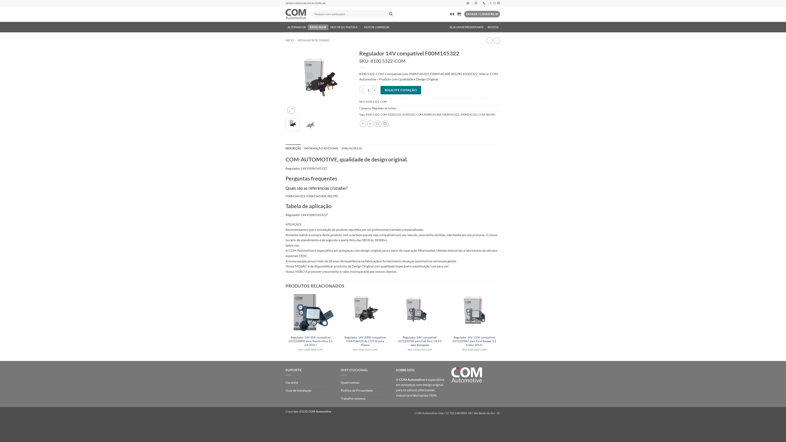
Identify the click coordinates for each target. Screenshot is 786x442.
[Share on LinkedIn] (385, 124)
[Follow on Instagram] (494, 3)
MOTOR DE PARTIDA (343, 27)
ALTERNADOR (297, 27)
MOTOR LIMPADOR (377, 27)
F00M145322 (450, 114)
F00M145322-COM (473, 114)
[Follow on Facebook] (490, 3)
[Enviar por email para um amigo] (377, 124)
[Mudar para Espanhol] (452, 14)
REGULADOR (318, 27)
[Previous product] (497, 40)
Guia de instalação (298, 390)
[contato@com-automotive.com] (468, 3)
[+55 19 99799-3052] (484, 3)
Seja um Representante (466, 27)
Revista (493, 27)
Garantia (292, 382)
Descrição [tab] (293, 148)
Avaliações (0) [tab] (351, 148)
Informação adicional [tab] (321, 148)
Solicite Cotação (401, 90)
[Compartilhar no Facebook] (363, 124)
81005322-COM (412, 114)
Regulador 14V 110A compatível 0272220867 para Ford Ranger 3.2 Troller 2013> (474, 343)
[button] (459, 14)
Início (290, 40)
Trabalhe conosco (353, 398)
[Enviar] (390, 14)
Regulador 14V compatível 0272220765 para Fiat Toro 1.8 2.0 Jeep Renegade (420, 343)
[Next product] (489, 40)
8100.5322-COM (376, 114)
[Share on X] (370, 124)
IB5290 (490, 114)
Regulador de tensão (314, 40)
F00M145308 (432, 114)
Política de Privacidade (357, 390)
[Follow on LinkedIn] (498, 3)
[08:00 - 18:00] (476, 3)
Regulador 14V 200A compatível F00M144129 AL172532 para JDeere (365, 343)
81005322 (394, 114)
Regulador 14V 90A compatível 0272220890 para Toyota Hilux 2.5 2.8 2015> (311, 343)
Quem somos (350, 382)
